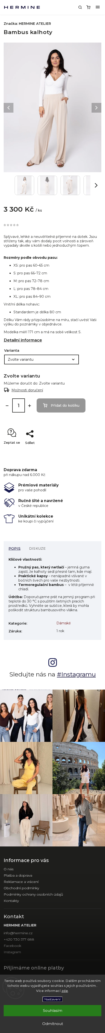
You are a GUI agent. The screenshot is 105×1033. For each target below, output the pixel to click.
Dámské (63, 623)
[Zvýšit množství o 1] (29, 406)
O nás (8, 869)
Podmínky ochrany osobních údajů (33, 894)
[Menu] (98, 7)
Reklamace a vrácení (21, 882)
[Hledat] (80, 7)
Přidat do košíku (65, 405)
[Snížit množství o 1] (7, 406)
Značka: (27, 23)
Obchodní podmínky (21, 888)
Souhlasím (52, 1010)
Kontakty (11, 900)
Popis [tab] (15, 548)
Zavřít (89, 451)
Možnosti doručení (27, 390)
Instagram (12, 952)
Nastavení (52, 999)
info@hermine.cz (18, 933)
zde (65, 991)
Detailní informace (23, 340)
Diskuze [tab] (37, 548)
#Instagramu (76, 674)
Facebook (12, 945)
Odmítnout (52, 1023)
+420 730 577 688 (19, 939)
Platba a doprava (18, 875)
